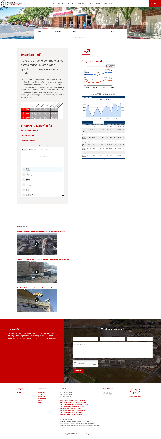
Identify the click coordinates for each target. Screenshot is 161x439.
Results (90, 3)
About (98, 3)
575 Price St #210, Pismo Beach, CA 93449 (73, 411)
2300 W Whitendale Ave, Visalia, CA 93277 (73, 403)
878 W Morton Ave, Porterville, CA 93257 (72, 407)
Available (61, 3)
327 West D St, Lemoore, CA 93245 (71, 413)
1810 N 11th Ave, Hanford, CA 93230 (70, 409)
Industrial (41, 396)
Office (40, 394)
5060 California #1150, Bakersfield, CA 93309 (74, 405)
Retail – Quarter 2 (28, 141)
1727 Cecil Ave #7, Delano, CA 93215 (71, 415)
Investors (71, 3)
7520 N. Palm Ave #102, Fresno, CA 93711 (72, 401)
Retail (40, 400)
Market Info (108, 3)
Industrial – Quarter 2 (29, 130)
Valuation (81, 3)
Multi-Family (42, 398)
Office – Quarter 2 (28, 135)
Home (53, 3)
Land (40, 402)
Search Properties (135, 396)
